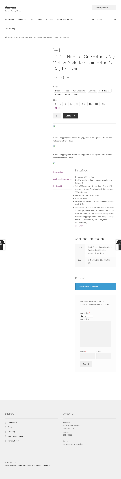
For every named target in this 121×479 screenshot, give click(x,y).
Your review (85, 319)
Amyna (10, 7)
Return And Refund (65, 19)
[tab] (62, 172)
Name (83, 351)
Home (10, 37)
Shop (40, 19)
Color (55, 87)
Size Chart (79, 226)
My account (9, 19)
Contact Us (12, 422)
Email (99, 351)
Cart (32, 19)
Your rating (85, 313)
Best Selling (10, 28)
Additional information (62, 179)
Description (58, 172)
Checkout (22, 19)
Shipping (49, 19)
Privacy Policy (13, 441)
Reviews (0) (57, 186)
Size (55, 100)
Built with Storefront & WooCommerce (34, 465)
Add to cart (70, 116)
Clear (60, 108)
